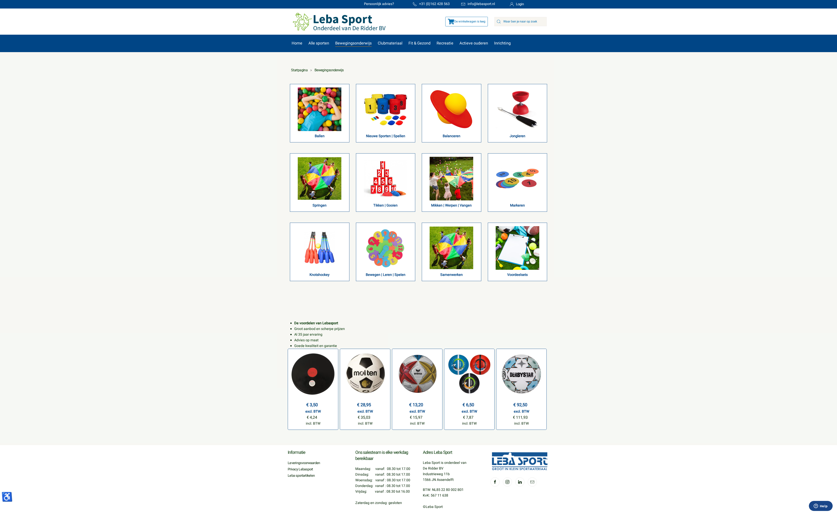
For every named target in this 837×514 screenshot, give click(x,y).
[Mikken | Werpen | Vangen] (451, 178)
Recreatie (445, 43)
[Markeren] (517, 178)
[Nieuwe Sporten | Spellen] (385, 109)
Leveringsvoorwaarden (304, 463)
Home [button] (297, 43)
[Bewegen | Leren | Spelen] (385, 247)
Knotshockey (320, 274)
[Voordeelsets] (517, 247)
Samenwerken (451, 274)
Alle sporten (318, 43)
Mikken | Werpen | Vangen (451, 205)
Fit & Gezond (419, 43)
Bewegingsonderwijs (353, 43)
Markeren (517, 205)
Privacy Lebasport (300, 469)
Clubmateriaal (390, 43)
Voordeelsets (517, 274)
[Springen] (319, 178)
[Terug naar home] (337, 21)
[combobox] (520, 21)
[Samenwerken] (451, 247)
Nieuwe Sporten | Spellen (385, 136)
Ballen (320, 136)
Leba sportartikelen (301, 475)
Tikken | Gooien (385, 205)
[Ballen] (319, 109)
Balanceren (451, 136)
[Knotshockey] (319, 247)
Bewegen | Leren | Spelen (385, 274)
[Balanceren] (451, 109)
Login (520, 4)
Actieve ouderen (473, 43)
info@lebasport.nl (481, 4)
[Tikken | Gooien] (385, 178)
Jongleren (517, 136)
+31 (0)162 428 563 (434, 4)
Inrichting (502, 43)
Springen (320, 205)
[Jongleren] (517, 109)
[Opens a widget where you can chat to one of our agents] (821, 506)
